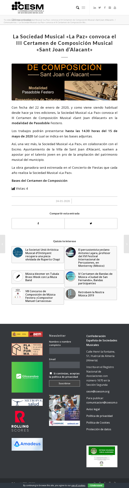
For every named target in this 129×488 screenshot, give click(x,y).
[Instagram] (109, 7)
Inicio (19, 20)
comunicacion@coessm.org (103, 402)
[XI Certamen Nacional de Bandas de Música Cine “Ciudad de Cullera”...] (126, 244)
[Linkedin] (94, 7)
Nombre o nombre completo (60, 343)
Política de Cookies (98, 422)
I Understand (96, 485)
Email (52, 359)
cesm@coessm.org (98, 391)
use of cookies (78, 485)
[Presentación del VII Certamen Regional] (2, 244)
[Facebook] (104, 7)
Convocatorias (10, 22)
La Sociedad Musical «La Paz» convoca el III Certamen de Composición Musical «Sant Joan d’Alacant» (69, 20)
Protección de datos (98, 429)
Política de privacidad (99, 416)
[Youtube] (114, 7)
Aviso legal (93, 409)
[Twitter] (99, 7)
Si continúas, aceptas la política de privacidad (64, 375)
